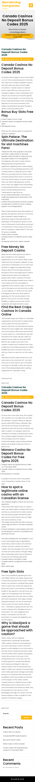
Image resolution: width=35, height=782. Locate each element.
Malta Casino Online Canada (14, 744)
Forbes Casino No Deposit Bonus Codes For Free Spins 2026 (15, 749)
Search (6, 713)
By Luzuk (21, 779)
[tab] (31, 5)
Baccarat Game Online (12, 740)
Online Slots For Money (11, 732)
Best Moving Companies (11, 4)
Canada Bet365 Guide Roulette (15, 736)
